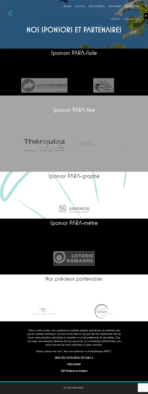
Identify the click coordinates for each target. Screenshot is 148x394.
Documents (115, 6)
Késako (68, 6)
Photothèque (97, 6)
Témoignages (132, 6)
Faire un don (131, 19)
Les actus (80, 6)
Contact (115, 19)
